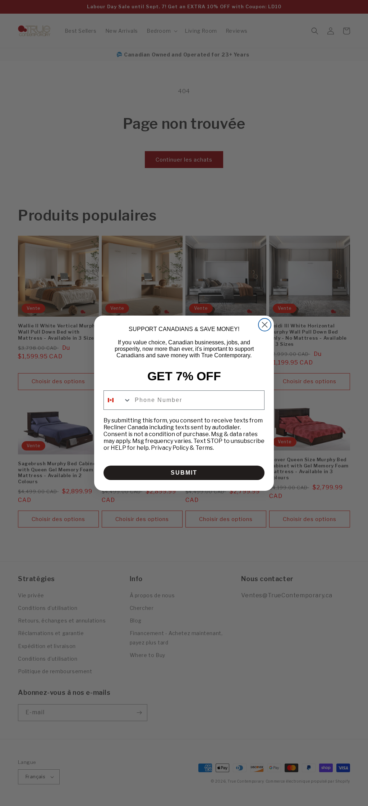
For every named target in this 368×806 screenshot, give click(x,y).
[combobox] (117, 400)
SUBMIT (184, 473)
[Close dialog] (264, 324)
